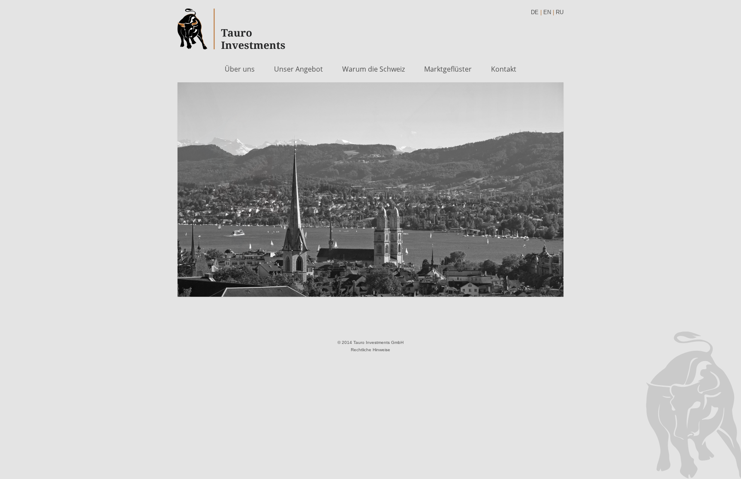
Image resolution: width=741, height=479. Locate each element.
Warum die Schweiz (373, 69)
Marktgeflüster (448, 69)
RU (559, 12)
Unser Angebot (298, 69)
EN (547, 12)
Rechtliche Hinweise (370, 349)
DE (535, 12)
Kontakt (503, 69)
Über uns (240, 69)
